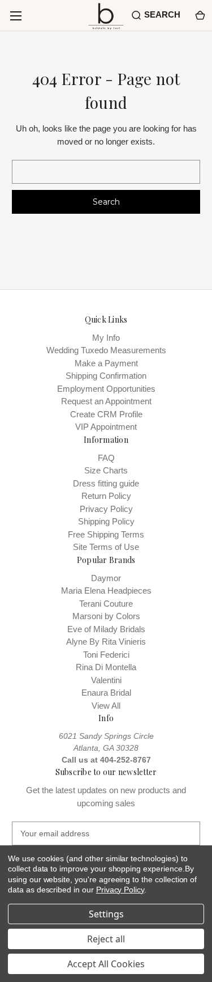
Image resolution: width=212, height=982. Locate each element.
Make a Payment (106, 363)
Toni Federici (106, 654)
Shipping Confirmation (106, 375)
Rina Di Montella (106, 667)
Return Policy (106, 496)
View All (106, 705)
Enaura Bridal (106, 692)
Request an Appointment (106, 401)
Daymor (106, 578)
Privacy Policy (106, 509)
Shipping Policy (106, 521)
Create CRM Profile (106, 414)
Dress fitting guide (106, 483)
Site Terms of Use (106, 547)
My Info (106, 337)
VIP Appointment (106, 426)
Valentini (106, 680)
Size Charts (106, 470)
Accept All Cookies (106, 964)
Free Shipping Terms (106, 534)
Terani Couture (106, 603)
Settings (106, 914)
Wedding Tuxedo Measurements (106, 350)
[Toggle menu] (15, 15)
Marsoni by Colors (106, 616)
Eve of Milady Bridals (106, 629)
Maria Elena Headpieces (106, 590)
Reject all (106, 939)
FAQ (106, 458)
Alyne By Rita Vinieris (106, 641)
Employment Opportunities (106, 388)
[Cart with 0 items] (199, 15)
